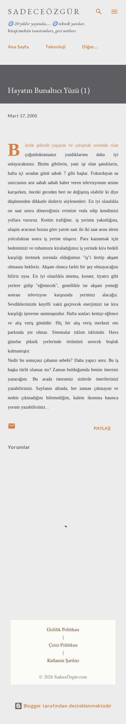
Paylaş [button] (102, 428)
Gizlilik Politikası (63, 629)
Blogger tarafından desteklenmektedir (66, 706)
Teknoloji (55, 46)
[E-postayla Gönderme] (12, 428)
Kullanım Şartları (63, 660)
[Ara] (99, 11)
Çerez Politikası (63, 645)
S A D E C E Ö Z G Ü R (43, 11)
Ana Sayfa (18, 46)
